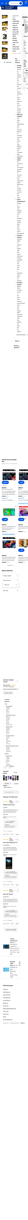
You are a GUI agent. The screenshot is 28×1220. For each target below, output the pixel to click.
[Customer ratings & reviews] (18, 680)
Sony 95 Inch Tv (6, 1000)
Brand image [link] (9, 755)
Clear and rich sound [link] (10, 715)
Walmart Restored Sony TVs (9, 1008)
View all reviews (8, 692)
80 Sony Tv (5, 1003)
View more (9, 565)
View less (12, 766)
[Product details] (18, 576)
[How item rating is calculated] (18, 689)
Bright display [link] (9, 706)
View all (15, 772)
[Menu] (2, 3)
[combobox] (16, 3)
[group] (19, 53)
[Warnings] (18, 590)
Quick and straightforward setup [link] (13, 745)
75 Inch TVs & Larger (7, 1019)
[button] (16, 61)
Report (17, 834)
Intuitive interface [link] (10, 735)
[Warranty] (16, 584)
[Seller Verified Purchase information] (14, 801)
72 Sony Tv (5, 989)
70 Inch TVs (5, 1014)
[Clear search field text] (18, 3)
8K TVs (4, 1016)
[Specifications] (18, 580)
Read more (5, 814)
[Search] (20, 3)
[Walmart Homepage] (6, 3)
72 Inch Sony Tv (6, 992)
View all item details (20, 334)
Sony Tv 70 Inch (6, 994)
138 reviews (11, 686)
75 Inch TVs (5, 1011)
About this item (7, 571)
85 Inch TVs (5, 1005)
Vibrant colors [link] (9, 726)
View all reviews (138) (11, 929)
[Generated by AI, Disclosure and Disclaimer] (9, 767)
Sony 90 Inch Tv (6, 997)
